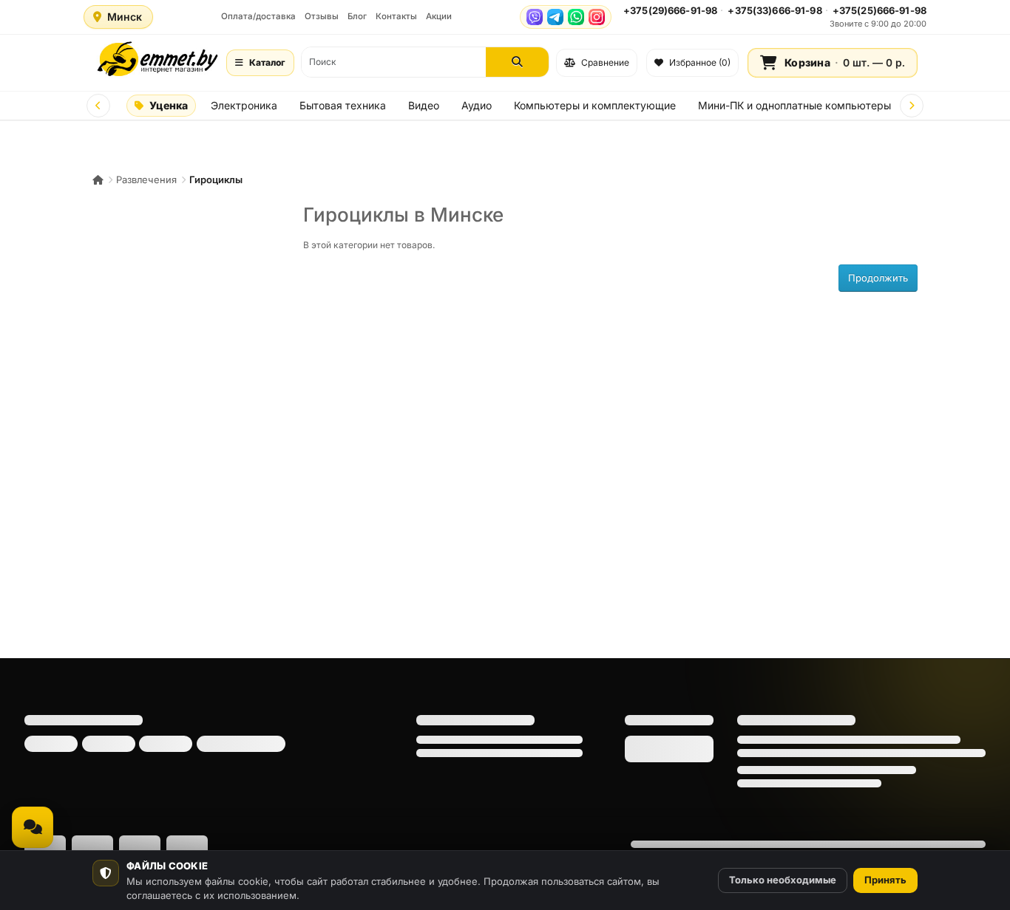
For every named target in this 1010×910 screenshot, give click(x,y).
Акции (439, 16)
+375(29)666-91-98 (670, 10)
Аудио (476, 105)
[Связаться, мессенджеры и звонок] (32, 827)
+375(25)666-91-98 (879, 10)
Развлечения (146, 179)
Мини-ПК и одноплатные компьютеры (794, 105)
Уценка (168, 105)
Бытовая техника (342, 105)
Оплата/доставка (258, 16)
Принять (885, 880)
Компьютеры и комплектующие (595, 105)
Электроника (244, 105)
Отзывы (322, 16)
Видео (423, 105)
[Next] (911, 105)
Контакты (396, 16)
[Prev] (98, 105)
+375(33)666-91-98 (774, 10)
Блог (357, 16)
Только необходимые (782, 880)
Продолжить (878, 278)
